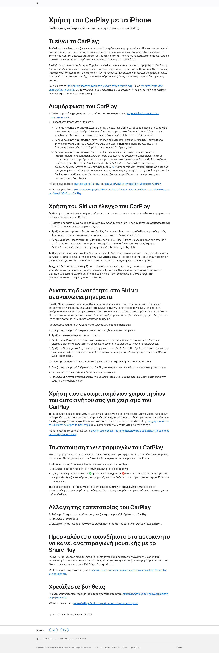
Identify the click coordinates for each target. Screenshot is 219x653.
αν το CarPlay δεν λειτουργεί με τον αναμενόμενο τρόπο (105, 603)
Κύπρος (179, 648)
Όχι (64, 630)
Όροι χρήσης (135, 648)
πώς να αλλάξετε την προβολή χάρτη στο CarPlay (132, 183)
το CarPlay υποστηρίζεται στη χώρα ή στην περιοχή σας (100, 85)
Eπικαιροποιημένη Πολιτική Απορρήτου (111, 648)
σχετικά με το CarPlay (86, 183)
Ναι (53, 630)
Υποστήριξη (48, 639)
